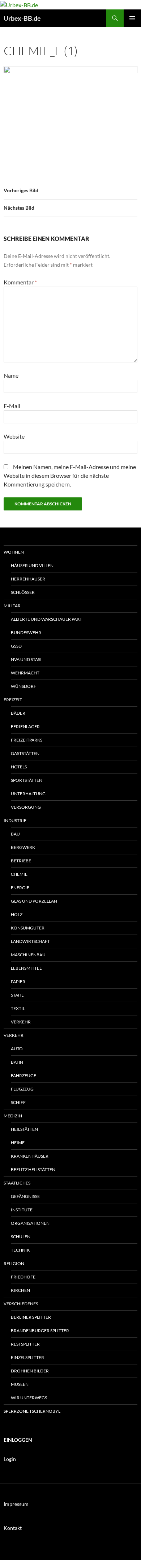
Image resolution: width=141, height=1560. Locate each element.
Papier (18, 981)
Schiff (18, 1102)
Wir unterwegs (29, 1397)
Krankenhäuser (29, 1156)
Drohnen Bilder (30, 1371)
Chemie (19, 874)
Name (11, 375)
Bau (15, 834)
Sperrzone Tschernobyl (32, 1411)
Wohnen (14, 552)
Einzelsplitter (27, 1357)
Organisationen (30, 1223)
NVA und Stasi (26, 659)
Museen (20, 1384)
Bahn (17, 1062)
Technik (20, 1250)
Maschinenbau (28, 954)
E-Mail (12, 405)
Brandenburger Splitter (40, 1330)
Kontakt (13, 1528)
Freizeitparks (26, 740)
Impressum (16, 1504)
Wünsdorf (23, 686)
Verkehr (21, 1022)
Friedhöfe (23, 1277)
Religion (14, 1263)
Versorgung (26, 807)
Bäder (18, 713)
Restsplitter (25, 1344)
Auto (17, 1048)
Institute (22, 1209)
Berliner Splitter (31, 1317)
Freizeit (13, 699)
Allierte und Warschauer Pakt (46, 619)
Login (10, 1459)
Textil (18, 1008)
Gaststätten (25, 753)
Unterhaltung (28, 793)
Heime (18, 1142)
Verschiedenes (21, 1303)
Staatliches (17, 1183)
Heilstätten (24, 1129)
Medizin (13, 1115)
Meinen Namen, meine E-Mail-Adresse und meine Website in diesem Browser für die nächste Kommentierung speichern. (70, 475)
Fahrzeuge (23, 1075)
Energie (20, 887)
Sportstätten (26, 780)
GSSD (16, 646)
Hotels (19, 766)
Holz (16, 914)
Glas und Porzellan (34, 901)
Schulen (20, 1236)
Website (14, 436)
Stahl (17, 995)
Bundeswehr (26, 632)
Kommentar (20, 282)
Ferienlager (25, 726)
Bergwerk (23, 847)
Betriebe (21, 860)
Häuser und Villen (32, 565)
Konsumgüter (27, 928)
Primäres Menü (132, 18)
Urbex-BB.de (22, 18)
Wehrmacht (25, 673)
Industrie (15, 820)
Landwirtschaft (30, 941)
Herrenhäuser (28, 579)
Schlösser (23, 592)
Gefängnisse (25, 1196)
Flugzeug (22, 1089)
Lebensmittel (26, 968)
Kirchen (20, 1290)
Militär (12, 605)
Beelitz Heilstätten (33, 1169)
